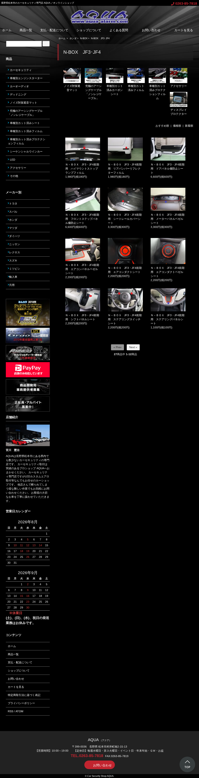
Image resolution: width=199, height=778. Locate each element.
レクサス (14, 252)
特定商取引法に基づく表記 (24, 695)
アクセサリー (178, 85)
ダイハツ (14, 236)
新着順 (189, 125)
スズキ (13, 260)
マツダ (13, 227)
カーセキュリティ (20, 70)
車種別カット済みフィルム (136, 88)
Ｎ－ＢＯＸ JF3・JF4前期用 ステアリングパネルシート (167, 319)
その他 (13, 175)
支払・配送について (54, 30)
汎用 (12, 284)
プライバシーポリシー (21, 703)
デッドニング (17, 94)
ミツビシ (14, 268)
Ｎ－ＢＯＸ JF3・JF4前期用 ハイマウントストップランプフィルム (82, 168)
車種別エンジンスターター (26, 78)
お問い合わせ (151, 30)
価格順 (177, 125)
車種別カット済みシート (24, 123)
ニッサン (14, 244)
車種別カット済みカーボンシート (114, 90)
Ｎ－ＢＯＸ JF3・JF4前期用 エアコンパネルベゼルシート (82, 269)
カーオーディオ (19, 86)
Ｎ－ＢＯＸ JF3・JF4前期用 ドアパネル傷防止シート (167, 168)
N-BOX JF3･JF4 (100, 38)
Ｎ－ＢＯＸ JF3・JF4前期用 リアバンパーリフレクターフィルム (125, 168)
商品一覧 (26, 30)
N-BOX (83, 38)
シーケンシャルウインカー (26, 151)
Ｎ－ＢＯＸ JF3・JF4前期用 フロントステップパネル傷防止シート (82, 218)
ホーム (6, 30)
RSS (10, 711)
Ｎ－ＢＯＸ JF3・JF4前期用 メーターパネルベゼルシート (167, 218)
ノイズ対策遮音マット (72, 88)
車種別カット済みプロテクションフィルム (26, 141)
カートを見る (183, 30)
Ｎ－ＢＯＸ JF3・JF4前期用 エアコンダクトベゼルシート (167, 272)
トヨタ (13, 203)
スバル (13, 211)
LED (12, 159)
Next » (133, 347)
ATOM (19, 711)
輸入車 (13, 276)
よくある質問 (118, 30)
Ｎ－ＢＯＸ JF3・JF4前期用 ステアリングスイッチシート (125, 319)
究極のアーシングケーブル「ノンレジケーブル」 (25, 112)
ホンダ (73, 38)
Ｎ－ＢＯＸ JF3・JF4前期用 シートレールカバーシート (125, 218)
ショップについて (88, 30)
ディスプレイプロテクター (178, 111)
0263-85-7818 (186, 3)
